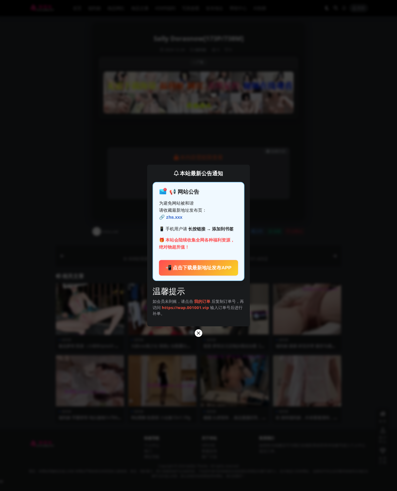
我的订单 (202, 301)
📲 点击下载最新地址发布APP (198, 268)
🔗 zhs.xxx (170, 217)
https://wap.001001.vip (186, 307)
